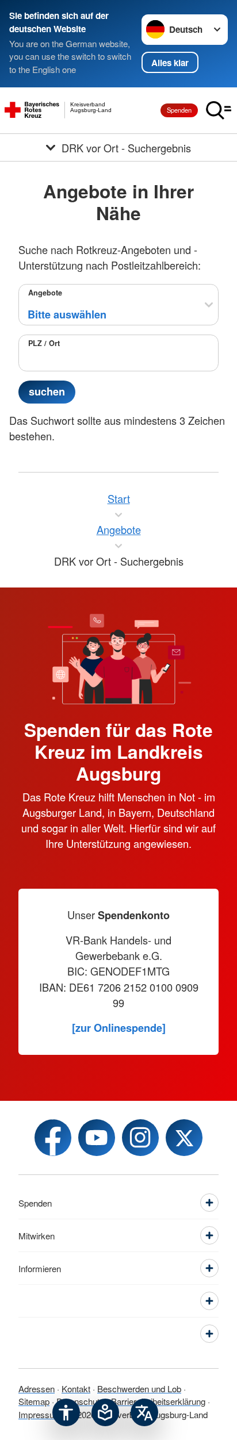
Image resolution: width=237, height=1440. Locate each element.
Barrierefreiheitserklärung (158, 1401)
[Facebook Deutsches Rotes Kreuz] (53, 1137)
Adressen (36, 1389)
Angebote (45, 292)
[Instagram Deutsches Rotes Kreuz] (140, 1137)
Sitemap (33, 1401)
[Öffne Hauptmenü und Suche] (218, 110)
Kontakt (76, 1389)
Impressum (40, 1414)
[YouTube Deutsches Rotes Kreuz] (96, 1137)
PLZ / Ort (44, 343)
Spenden (179, 109)
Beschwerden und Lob (139, 1389)
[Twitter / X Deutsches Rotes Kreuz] (184, 1137)
